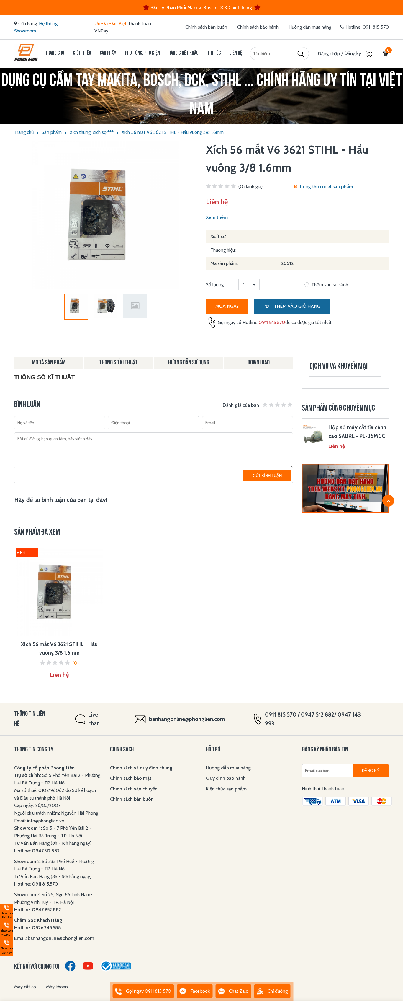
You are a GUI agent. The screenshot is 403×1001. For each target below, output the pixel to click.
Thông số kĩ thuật (118, 362)
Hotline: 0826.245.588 (37, 927)
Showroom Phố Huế (6, 911)
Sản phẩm (108, 53)
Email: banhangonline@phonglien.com (54, 938)
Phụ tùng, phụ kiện (142, 53)
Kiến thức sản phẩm (226, 789)
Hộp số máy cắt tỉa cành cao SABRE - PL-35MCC (357, 432)
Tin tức (214, 53)
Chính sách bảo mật (130, 778)
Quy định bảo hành (226, 778)
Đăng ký (353, 53)
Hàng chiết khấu (183, 53)
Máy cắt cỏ (25, 986)
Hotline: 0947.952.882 (37, 909)
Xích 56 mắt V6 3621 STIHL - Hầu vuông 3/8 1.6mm (173, 132)
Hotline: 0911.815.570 (36, 884)
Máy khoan (57, 986)
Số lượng (215, 284)
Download (259, 362)
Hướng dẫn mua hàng (310, 27)
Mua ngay (227, 306)
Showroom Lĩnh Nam (6, 947)
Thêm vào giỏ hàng (296, 306)
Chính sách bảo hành (258, 27)
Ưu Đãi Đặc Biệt (110, 23)
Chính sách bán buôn (206, 27)
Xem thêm (217, 217)
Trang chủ (54, 53)
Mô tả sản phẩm (48, 362)
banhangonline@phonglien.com (187, 719)
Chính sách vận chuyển (134, 789)
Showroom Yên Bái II (6, 929)
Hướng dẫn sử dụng (188, 362)
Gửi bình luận (267, 475)
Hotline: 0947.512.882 (37, 851)
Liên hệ (235, 53)
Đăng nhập (329, 53)
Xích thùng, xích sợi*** (92, 132)
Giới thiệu (82, 53)
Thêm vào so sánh (329, 284)
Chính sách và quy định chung (141, 768)
